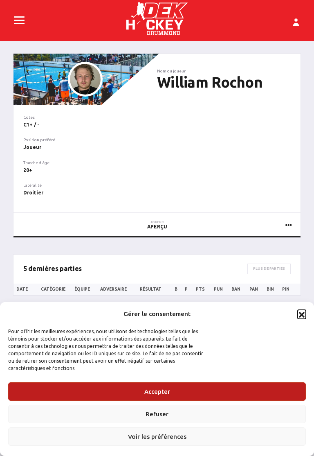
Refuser (157, 414)
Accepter (157, 391)
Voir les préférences (157, 436)
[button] (302, 314)
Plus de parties (269, 268)
